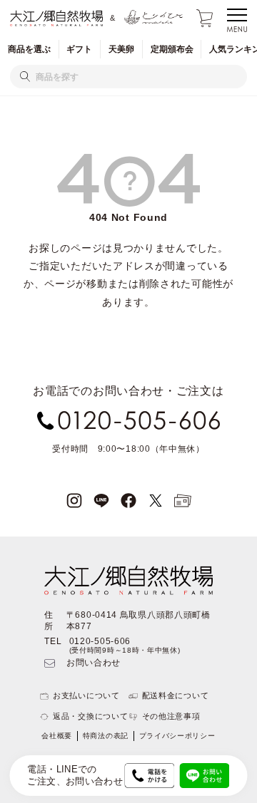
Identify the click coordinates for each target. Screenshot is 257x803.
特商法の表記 (105, 736)
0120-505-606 (100, 641)
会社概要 (56, 736)
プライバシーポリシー (177, 736)
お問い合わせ (93, 662)
